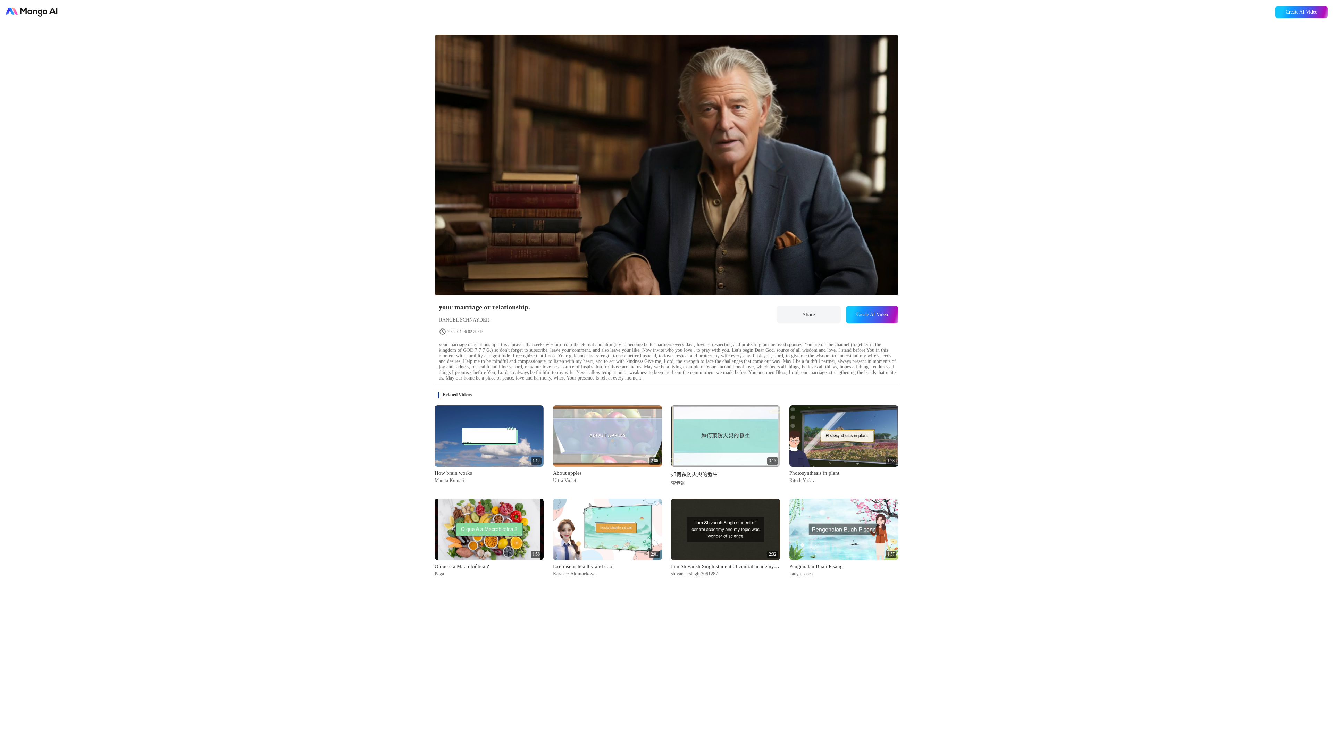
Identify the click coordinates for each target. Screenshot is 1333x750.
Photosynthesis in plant (814, 473)
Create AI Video (1301, 12)
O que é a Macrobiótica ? (462, 566)
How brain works (453, 473)
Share (809, 314)
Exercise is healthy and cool (583, 566)
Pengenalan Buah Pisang (816, 566)
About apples (567, 473)
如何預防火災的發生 (694, 474)
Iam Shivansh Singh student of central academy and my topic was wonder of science (725, 566)
